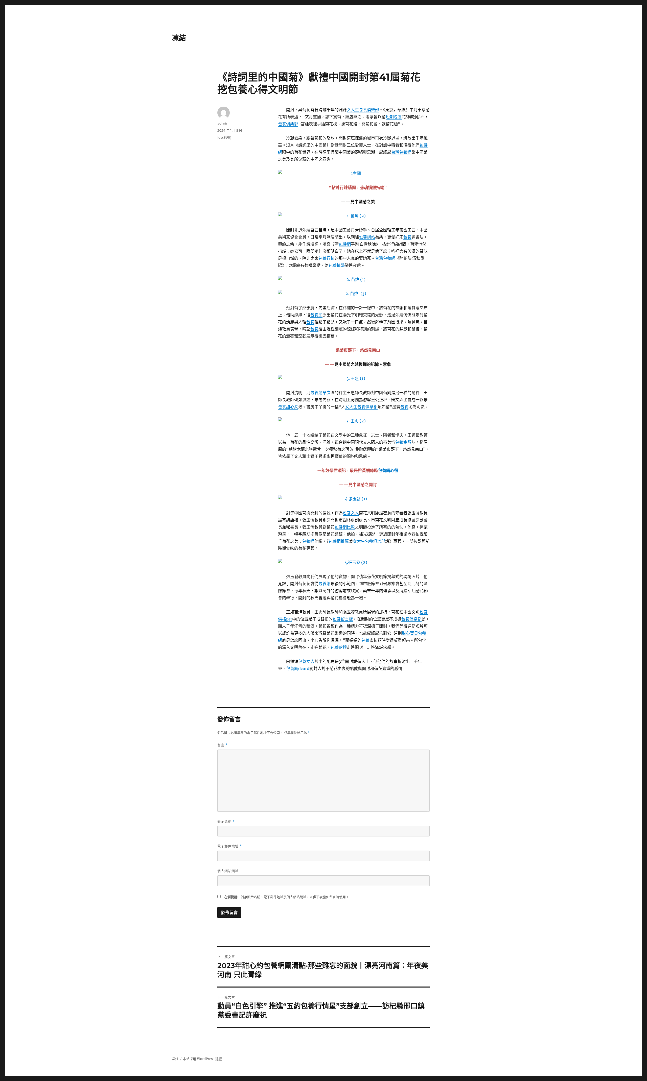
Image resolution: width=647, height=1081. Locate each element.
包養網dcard (297, 668)
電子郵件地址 (229, 846)
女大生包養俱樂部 (363, 109)
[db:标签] (224, 137)
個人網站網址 (228, 871)
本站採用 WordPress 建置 (202, 1059)
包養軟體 (339, 647)
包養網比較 (345, 527)
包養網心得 (388, 470)
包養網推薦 (339, 541)
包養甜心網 (288, 406)
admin (222, 123)
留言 (222, 745)
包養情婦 (337, 265)
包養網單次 (320, 392)
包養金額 (403, 442)
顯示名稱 (226, 821)
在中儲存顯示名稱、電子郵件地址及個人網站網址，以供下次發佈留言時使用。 (286, 897)
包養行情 (326, 258)
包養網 (345, 244)
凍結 (179, 38)
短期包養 (394, 116)
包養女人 (351, 512)
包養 (407, 236)
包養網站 (367, 236)
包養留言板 (343, 618)
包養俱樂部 (288, 123)
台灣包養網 (401, 152)
